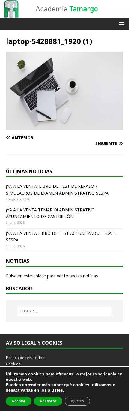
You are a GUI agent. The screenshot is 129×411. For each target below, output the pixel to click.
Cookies (13, 364)
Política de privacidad (25, 357)
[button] (121, 24)
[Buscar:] (64, 311)
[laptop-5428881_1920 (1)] (64, 126)
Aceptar (19, 401)
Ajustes (77, 401)
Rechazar (48, 401)
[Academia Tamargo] (64, 14)
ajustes (55, 390)
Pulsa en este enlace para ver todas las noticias (52, 276)
